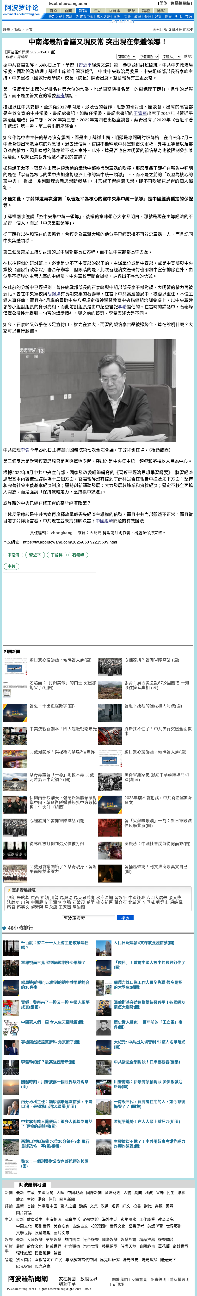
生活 (98, 11)
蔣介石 (120, 902)
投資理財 (99, 1226)
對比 (178, 16)
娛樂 (131, 11)
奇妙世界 (181, 1246)
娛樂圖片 (166, 1240)
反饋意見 (139, 1280)
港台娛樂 (91, 1240)
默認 (188, 57)
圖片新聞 (67, 1199)
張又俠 (175, 897)
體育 (20, 1199)
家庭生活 (72, 1219)
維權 (181, 1193)
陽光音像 (43, 1266)
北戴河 (134, 902)
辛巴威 (148, 902)
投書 (168, 16)
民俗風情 (43, 1253)
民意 (111, 21)
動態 (117, 16)
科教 (149, 1193)
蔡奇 (60, 95)
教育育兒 (166, 1219)
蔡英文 (23, 907)
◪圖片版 (175, 29)
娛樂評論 (128, 1240)
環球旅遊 (24, 1253)
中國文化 (24, 1226)
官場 (160, 1193)
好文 (158, 16)
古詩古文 (80, 1226)
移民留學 (110, 1246)
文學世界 (24, 1233)
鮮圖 (58, 1253)
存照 (188, 16)
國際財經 (113, 1193)
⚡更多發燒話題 (21, 890)
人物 (127, 1193)
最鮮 (20, 1246)
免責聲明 (158, 1280)
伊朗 (11, 897)
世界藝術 (174, 1226)
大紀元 (96, 533)
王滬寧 (140, 113)
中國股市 (39, 902)
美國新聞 (46, 1193)
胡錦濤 (54, 294)
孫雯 (90, 902)
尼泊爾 (79, 907)
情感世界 (54, 1246)
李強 (25, 450)
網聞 (138, 1193)
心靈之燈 (91, 1219)
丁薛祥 (57, 555)
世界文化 (118, 1226)
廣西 (35, 897)
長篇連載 (43, 1233)
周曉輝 (22, 57)
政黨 (137, 16)
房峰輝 (176, 902)
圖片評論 (24, 1213)
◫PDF (188, 29)
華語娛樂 (54, 1240)
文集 (127, 16)
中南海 (13, 555)
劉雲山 (162, 902)
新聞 (68, 11)
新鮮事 (115, 11)
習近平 (85, 65)
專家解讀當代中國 (81, 1260)
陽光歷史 (131, 1260)
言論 (69, 16)
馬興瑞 (66, 897)
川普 (54, 897)
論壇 (146, 11)
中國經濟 (104, 521)
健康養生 (35, 1219)
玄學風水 (128, 1219)
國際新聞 (94, 1193)
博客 (161, 11)
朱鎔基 (23, 897)
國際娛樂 (110, 1240)
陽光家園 (24, 1266)
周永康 (51, 907)
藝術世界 (43, 1226)
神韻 (44, 897)
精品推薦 (147, 1240)
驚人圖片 (24, 1260)
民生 (171, 1193)
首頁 (53, 11)
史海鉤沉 (54, 1219)
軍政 (31, 1193)
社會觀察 (72, 1246)
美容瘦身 (61, 1226)
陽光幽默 (149, 1260)
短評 (147, 16)
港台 (42, 1199)
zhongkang (62, 533)
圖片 (125, 21)
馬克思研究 (110, 1260)
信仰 (52, 1199)
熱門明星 (72, 1240)
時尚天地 (128, 1246)
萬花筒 (164, 1246)
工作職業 (147, 1219)
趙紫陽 (37, 907)
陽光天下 (168, 1260)
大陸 (60, 1193)
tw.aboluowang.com (68, 4)
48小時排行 (20, 928)
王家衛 (65, 907)
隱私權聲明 (180, 1280)
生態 (31, 1199)
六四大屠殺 (156, 897)
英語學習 (155, 1226)
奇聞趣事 (147, 1246)
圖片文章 (61, 1233)
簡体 (163, 3)
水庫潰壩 (104, 897)
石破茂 (79, 902)
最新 (55, 16)
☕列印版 (160, 29)
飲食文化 (35, 1246)
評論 (83, 11)
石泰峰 (78, 555)
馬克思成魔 (84, 897)
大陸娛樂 (35, 1240)
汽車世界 (91, 1246)
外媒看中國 (84, 16)
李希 (122, 307)
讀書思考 (136, 1226)
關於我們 (120, 1280)
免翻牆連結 (181, 3)
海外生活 (110, 1219)
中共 (11, 566)
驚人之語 (104, 16)
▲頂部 (118, 1284)
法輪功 (13, 902)
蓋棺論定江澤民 (49, 1260)
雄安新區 (104, 902)
